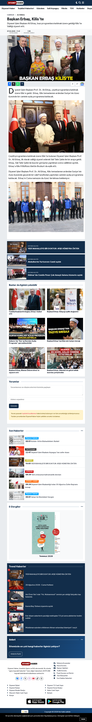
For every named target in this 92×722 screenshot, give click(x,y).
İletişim (49, 693)
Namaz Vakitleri (62, 668)
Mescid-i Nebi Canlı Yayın (18, 693)
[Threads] (41, 678)
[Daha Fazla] (22, 84)
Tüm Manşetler (62, 675)
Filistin (64, 9)
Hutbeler (80, 9)
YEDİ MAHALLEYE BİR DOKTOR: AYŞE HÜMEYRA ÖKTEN (51, 464)
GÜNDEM (29, 471)
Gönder (14, 406)
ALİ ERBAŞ (21, 15)
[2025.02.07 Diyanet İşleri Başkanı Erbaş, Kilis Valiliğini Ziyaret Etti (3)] (46, 207)
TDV (72, 9)
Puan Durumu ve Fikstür (65, 673)
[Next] (17, 678)
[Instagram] (29, 678)
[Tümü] (82, 431)
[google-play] (56, 701)
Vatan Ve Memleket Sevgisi (40, 497)
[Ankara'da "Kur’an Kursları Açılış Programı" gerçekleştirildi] (27, 329)
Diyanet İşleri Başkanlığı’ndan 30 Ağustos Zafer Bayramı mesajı (51, 485)
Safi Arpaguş (53, 9)
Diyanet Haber (8, 9)
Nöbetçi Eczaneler (63, 663)
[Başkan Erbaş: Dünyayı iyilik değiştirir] (65, 299)
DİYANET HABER (32, 481)
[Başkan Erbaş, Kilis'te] (46, 58)
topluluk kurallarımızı (29, 413)
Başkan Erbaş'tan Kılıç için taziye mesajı (63, 341)
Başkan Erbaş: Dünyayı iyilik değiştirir (63, 312)
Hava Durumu (61, 665)
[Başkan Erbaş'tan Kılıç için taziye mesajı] (65, 329)
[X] (25, 678)
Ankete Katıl (16, 654)
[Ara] (80, 3)
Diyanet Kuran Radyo (54, 688)
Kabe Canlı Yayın (53, 690)
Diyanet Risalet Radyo (17, 690)
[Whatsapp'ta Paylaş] (18, 84)
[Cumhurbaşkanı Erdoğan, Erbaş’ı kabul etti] (27, 299)
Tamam (83, 719)
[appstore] (36, 701)
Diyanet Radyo (14, 688)
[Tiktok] (37, 678)
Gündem (40, 9)
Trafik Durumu (62, 671)
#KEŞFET (29, 460)
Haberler (10, 15)
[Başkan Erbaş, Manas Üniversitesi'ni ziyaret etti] (27, 358)
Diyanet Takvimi (32, 438)
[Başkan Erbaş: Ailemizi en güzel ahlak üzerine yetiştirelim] (65, 358)
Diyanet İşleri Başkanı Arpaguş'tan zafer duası (47, 452)
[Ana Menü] (83, 3)
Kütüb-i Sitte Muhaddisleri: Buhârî (42, 441)
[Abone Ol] (82, 84)
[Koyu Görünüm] (77, 3)
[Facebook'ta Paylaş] (9, 84)
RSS (25, 712)
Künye (11, 695)
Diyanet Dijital (14, 685)
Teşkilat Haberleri (26, 9)
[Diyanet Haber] (15, 2)
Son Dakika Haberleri (64, 678)
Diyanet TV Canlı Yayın (55, 685)
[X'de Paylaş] (13, 84)
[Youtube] (33, 678)
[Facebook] (21, 678)
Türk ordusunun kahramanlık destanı (43, 475)
